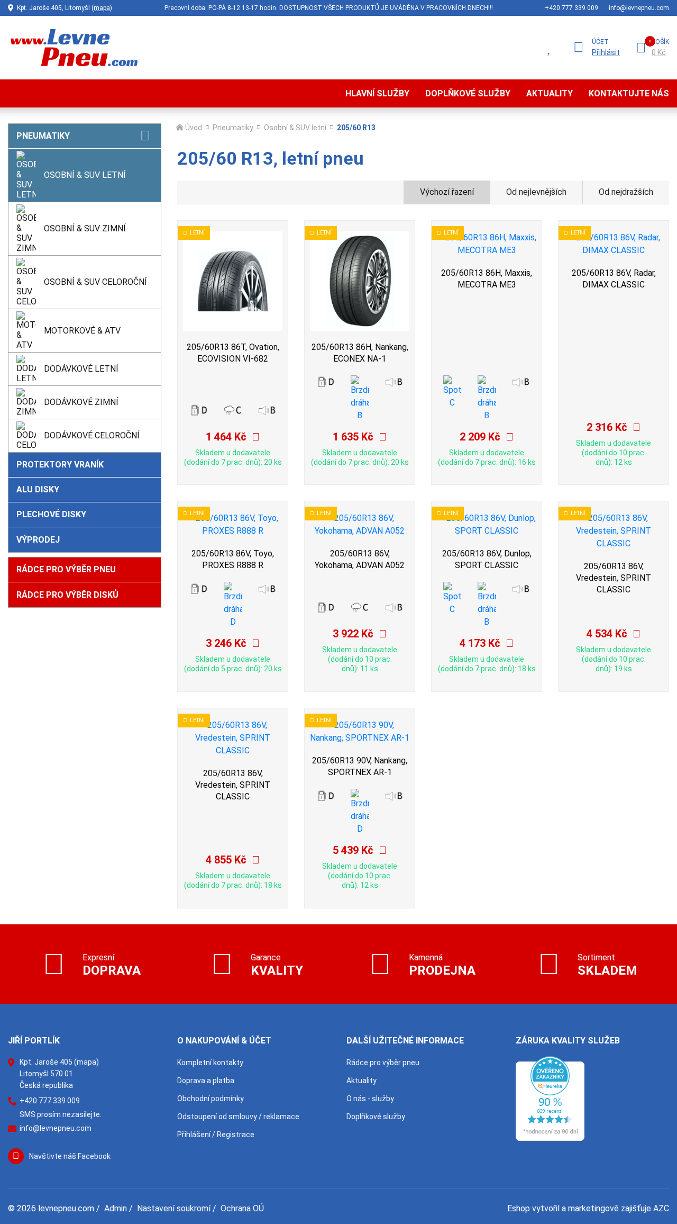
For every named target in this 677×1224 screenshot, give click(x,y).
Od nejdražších (626, 192)
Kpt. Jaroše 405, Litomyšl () (64, 8)
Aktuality (549, 93)
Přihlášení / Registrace (215, 1134)
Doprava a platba (205, 1080)
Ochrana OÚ (242, 1208)
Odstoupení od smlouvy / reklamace (238, 1116)
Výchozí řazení (447, 192)
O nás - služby (370, 1098)
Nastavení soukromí (174, 1208)
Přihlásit (606, 52)
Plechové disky (51, 514)
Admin (115, 1208)
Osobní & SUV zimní (85, 228)
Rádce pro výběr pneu (66, 569)
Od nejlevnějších (536, 192)
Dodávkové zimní (81, 402)
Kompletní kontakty (210, 1062)
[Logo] (73, 47)
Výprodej (38, 540)
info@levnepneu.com (639, 8)
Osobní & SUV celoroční (95, 282)
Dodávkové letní (81, 369)
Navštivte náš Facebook (70, 1156)
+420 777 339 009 (571, 8)
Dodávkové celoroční (92, 435)
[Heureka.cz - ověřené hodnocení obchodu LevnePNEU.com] (550, 1098)
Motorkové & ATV (82, 331)
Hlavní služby (377, 93)
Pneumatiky (43, 136)
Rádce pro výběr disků (67, 595)
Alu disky (37, 489)
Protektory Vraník (60, 465)
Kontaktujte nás (629, 93)
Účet (600, 42)
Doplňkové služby (467, 93)
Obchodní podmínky (210, 1098)
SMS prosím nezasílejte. (61, 1114)
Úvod (193, 127)
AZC (661, 1208)
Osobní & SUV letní (85, 175)
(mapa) (86, 1062)
